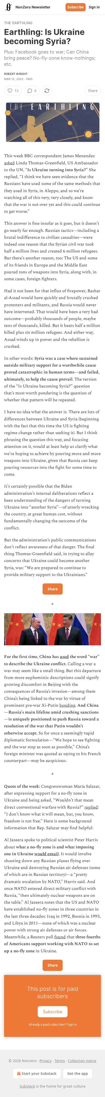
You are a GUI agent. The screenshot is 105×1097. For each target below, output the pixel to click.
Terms (60, 1060)
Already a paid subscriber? (52, 1024)
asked (9, 163)
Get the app (77, 1073)
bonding (67, 705)
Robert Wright (16, 74)
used (64, 656)
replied (91, 807)
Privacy (45, 1060)
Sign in (94, 7)
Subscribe (76, 7)
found (60, 937)
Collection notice (82, 1060)
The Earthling (18, 23)
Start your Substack (39, 1073)
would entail (46, 854)
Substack (27, 1086)
